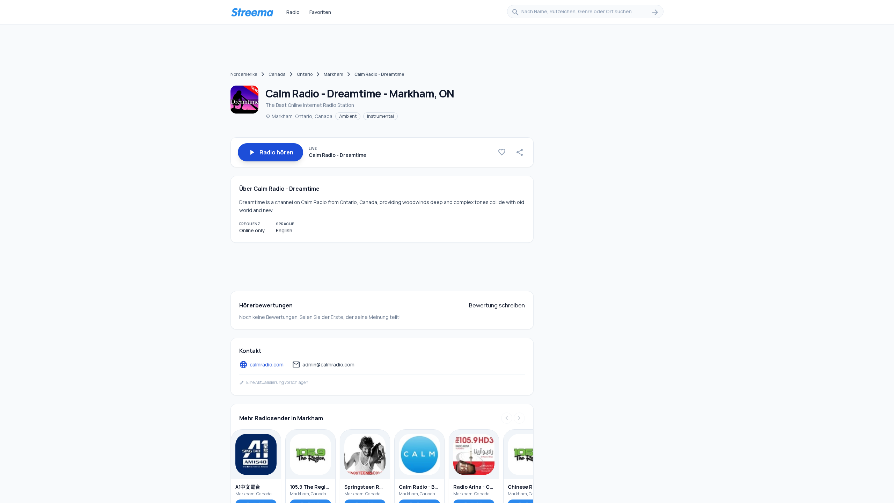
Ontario (305, 74)
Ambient (348, 116)
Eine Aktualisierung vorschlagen (273, 382)
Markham (333, 74)
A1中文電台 (247, 486)
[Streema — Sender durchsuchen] (252, 12)
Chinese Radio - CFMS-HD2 (528, 486)
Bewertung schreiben (497, 305)
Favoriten (320, 12)
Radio (293, 12)
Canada (277, 74)
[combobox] (585, 12)
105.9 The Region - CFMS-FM (310, 486)
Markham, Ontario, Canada (298, 116)
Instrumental (380, 116)
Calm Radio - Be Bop (419, 486)
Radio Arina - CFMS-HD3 (473, 486)
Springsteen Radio (365, 486)
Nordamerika (243, 74)
